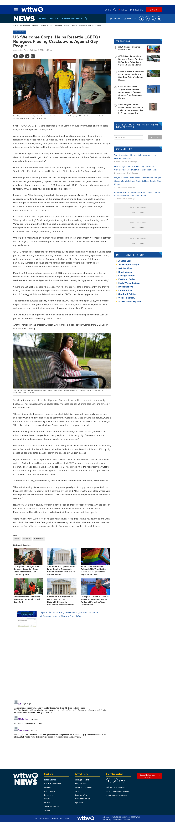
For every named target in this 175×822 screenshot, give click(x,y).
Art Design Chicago (128, 264)
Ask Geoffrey (125, 268)
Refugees (26, 539)
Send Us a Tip (81, 795)
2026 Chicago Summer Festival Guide (129, 48)
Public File (127, 820)
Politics (74, 25)
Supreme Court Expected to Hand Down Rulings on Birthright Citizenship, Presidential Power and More (60, 600)
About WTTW (57, 818)
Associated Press (20, 50)
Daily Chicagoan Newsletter (117, 791)
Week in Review (126, 297)
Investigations (125, 286)
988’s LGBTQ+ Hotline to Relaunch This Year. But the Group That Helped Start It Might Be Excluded (93, 570)
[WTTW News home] (24, 18)
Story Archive (72, 18)
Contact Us (79, 791)
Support (67, 818)
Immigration (39, 539)
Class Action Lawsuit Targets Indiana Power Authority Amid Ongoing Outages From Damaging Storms (130, 92)
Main (42, 18)
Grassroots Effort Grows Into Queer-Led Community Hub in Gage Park (27, 599)
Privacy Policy (106, 820)
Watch (54, 18)
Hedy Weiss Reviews (129, 283)
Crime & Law (46, 25)
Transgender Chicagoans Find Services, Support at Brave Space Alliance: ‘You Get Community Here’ (27, 570)
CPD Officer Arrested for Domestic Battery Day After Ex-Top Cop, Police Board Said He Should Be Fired (131, 60)
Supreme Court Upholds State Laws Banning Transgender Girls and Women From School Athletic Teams (61, 570)
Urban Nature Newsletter (116, 795)
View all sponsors (138, 212)
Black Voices (125, 272)
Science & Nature (86, 25)
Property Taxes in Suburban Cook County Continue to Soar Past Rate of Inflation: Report (131, 75)
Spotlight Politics (127, 294)
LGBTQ (16, 539)
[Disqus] (62, 664)
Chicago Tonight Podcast (116, 787)
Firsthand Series (126, 279)
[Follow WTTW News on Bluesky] (159, 18)
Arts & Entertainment (21, 25)
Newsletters (132, 18)
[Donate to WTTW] (85, 818)
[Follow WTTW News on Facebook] (141, 18)
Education (58, 25)
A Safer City (124, 261)
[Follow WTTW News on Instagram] (153, 18)
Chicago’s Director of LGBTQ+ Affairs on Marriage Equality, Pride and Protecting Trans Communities (95, 600)
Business (35, 25)
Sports (98, 25)
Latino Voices (125, 290)
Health (67, 25)
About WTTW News (83, 787)
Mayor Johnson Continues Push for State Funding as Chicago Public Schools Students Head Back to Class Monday (137, 181)
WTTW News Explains (130, 301)
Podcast (116, 18)
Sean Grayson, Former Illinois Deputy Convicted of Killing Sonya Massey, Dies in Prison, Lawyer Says (130, 109)
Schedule (38, 818)
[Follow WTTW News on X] (147, 18)
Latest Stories (50, 779)
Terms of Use (117, 820)
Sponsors (79, 802)
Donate (153, 9)
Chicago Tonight (126, 275)
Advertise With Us (82, 798)
